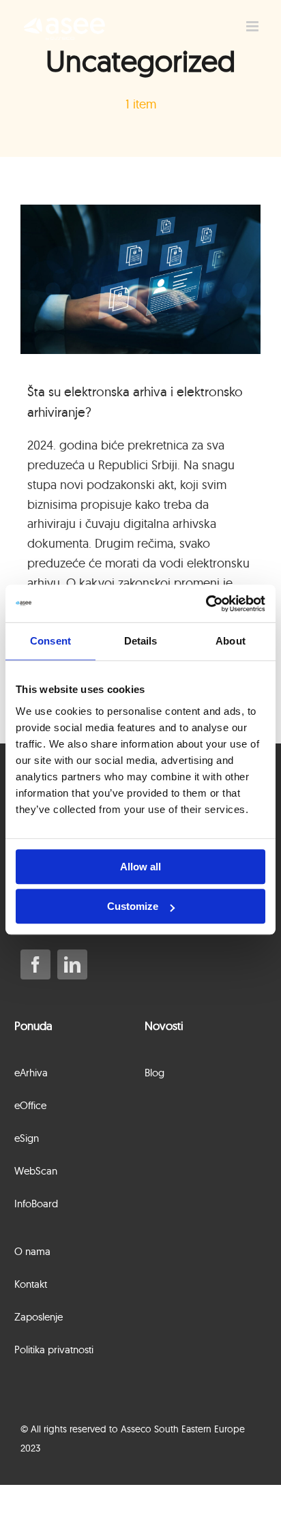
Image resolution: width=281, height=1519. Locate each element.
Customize (132, 906)
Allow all (140, 866)
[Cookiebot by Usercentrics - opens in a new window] (205, 604)
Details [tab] (141, 641)
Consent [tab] (50, 641)
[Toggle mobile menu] (253, 26)
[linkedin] (72, 964)
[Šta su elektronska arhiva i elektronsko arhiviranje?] (140, 279)
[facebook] (35, 964)
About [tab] (231, 641)
